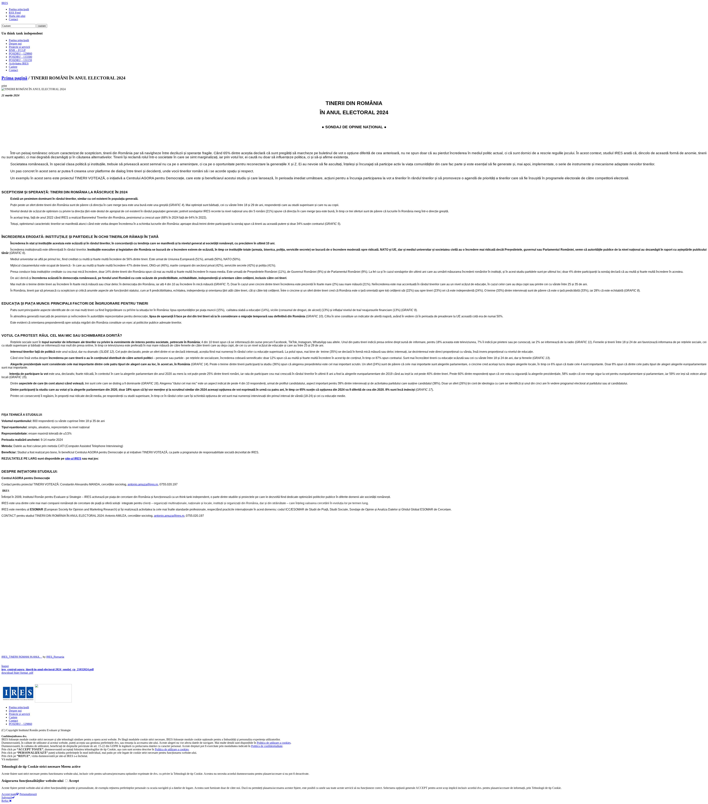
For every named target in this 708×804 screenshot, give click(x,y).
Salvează (6, 797)
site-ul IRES (73, 458)
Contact (13, 19)
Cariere (13, 66)
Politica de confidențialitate (266, 746)
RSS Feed (15, 12)
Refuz (5, 800)
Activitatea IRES (19, 63)
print (4, 85)
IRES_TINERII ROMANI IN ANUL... (21, 656)
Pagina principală (19, 9)
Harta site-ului (17, 16)
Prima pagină (14, 78)
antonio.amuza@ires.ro (169, 515)
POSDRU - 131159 (20, 60)
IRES (4, 3)
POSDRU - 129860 (20, 53)
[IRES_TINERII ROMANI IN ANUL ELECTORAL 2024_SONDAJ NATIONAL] (354, 598)
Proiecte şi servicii (19, 46)
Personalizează (28, 794)
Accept (74, 781)
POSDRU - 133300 (20, 56)
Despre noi (15, 43)
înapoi (5, 666)
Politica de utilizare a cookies (274, 742)
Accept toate (8, 794)
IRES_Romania (55, 656)
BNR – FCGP (17, 50)
